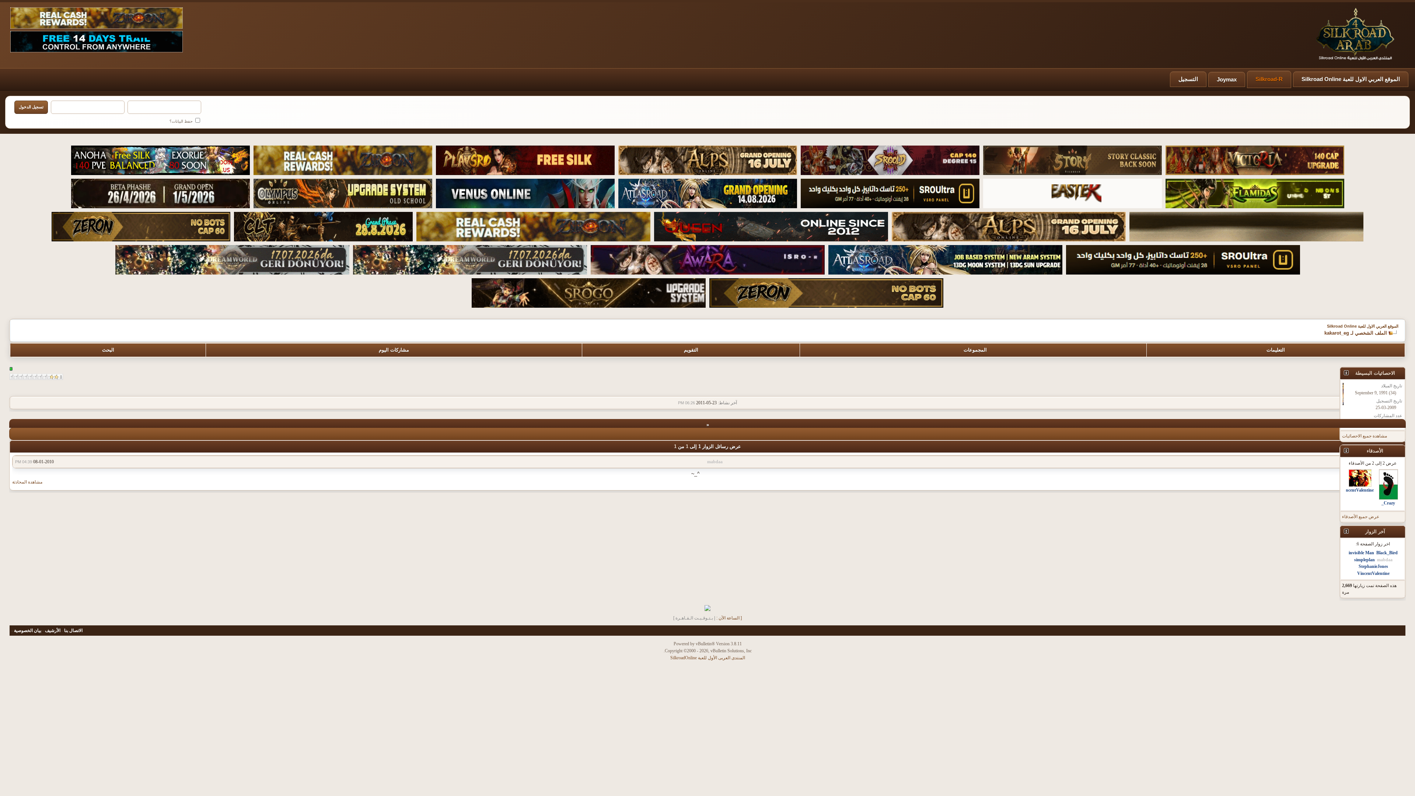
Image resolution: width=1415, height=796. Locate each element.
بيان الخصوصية (27, 630)
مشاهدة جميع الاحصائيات (1364, 436)
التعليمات (1275, 350)
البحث (108, 350)
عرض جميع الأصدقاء (1360, 516)
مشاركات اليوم (394, 350)
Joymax (1227, 79)
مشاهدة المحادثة (27, 482)
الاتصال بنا (73, 630)
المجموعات (975, 350)
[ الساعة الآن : (729, 618)
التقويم (691, 350)
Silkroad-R (1269, 79)
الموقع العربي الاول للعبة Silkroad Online (1351, 79)
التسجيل (1188, 79)
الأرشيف (52, 630)
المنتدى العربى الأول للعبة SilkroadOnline (707, 657)
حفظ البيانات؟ (182, 121)
